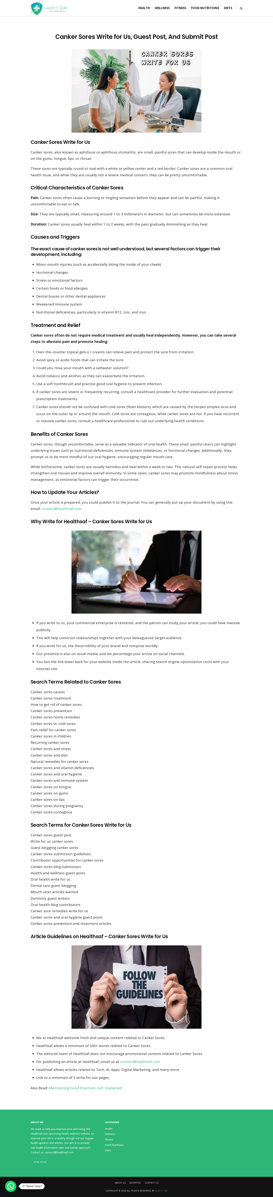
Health (144, 8)
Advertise (135, 1182)
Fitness (180, 8)
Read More (40, 1162)
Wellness (162, 8)
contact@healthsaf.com (62, 508)
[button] (10, 1186)
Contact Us (151, 1182)
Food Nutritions (205, 8)
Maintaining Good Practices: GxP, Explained (85, 1088)
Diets (228, 8)
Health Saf (161, 1190)
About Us (120, 1182)
